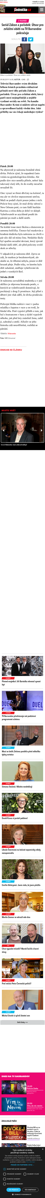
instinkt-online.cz (33, 1138)
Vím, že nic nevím (34, 1105)
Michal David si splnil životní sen (16, 1016)
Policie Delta (32, 1087)
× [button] (42, 1149)
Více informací (30, 1162)
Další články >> (22, 1022)
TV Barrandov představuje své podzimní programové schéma (19, 718)
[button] (22, 1165)
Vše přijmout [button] (13, 1190)
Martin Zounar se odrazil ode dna (16, 917)
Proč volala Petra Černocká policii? (16, 984)
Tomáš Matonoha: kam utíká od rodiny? (14, 445)
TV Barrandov (12, 334)
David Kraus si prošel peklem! (15, 818)
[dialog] (22, 1172)
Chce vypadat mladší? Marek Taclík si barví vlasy (20, 950)
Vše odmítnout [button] (30, 1190)
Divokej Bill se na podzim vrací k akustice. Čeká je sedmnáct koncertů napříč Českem (34, 1131)
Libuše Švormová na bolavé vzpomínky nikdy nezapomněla (21, 851)
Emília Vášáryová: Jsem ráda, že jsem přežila (21, 885)
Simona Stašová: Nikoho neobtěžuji (17, 787)
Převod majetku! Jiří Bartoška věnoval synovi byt (21, 683)
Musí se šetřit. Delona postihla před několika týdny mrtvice (21, 753)
